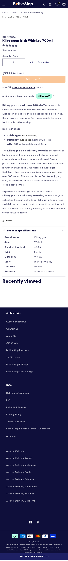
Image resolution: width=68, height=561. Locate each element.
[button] (10, 45)
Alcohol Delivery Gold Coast (21, 486)
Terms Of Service (15, 421)
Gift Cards (12, 343)
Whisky (24, 13)
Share (9, 220)
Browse (5, 13)
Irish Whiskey (29, 135)
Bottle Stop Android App (19, 371)
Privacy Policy (13, 414)
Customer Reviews (16, 321)
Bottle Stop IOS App (17, 364)
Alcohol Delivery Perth (18, 472)
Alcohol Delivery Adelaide (20, 493)
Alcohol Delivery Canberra (20, 500)
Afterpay (11, 435)
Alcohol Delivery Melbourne (21, 465)
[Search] (43, 4)
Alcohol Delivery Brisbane (20, 479)
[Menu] (3, 4)
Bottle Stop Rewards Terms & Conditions (28, 428)
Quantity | (7, 56)
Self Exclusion (13, 357)
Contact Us (12, 328)
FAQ (8, 400)
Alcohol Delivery (15, 450)
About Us (11, 336)
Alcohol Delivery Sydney (19, 458)
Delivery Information (17, 393)
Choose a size (9, 50)
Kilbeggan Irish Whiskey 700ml (15, 17)
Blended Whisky (36, 13)
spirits (55, 171)
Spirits (14, 13)
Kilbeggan (10, 37)
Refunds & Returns (16, 407)
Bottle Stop (36, 542)
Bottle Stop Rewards (23, 87)
